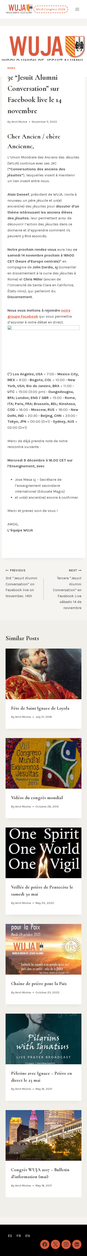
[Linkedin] (76, 1244)
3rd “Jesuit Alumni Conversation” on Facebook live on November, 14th (21, 583)
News (11, 68)
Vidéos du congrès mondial (37, 798)
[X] (55, 1244)
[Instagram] (66, 1244)
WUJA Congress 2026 (50, 9)
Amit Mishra (19, 121)
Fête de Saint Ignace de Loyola (40, 708)
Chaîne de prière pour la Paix (39, 983)
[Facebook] (44, 1244)
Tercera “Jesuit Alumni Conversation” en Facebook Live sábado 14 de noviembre (67, 589)
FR (18, 1235)
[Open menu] (77, 9)
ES (10, 1235)
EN (27, 1235)
